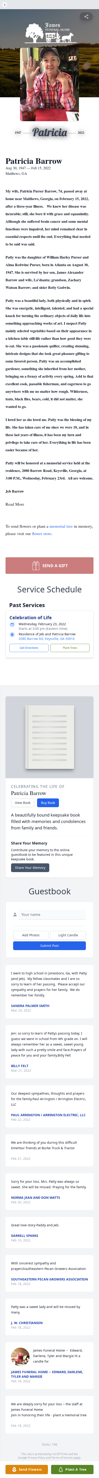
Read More (15, 504)
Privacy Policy (36, 1458)
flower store (41, 533)
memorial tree (61, 526)
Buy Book (48, 802)
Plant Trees (70, 648)
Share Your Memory (30, 867)
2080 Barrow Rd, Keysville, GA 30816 (47, 638)
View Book (22, 802)
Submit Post (49, 945)
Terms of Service (62, 1458)
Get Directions (29, 648)
